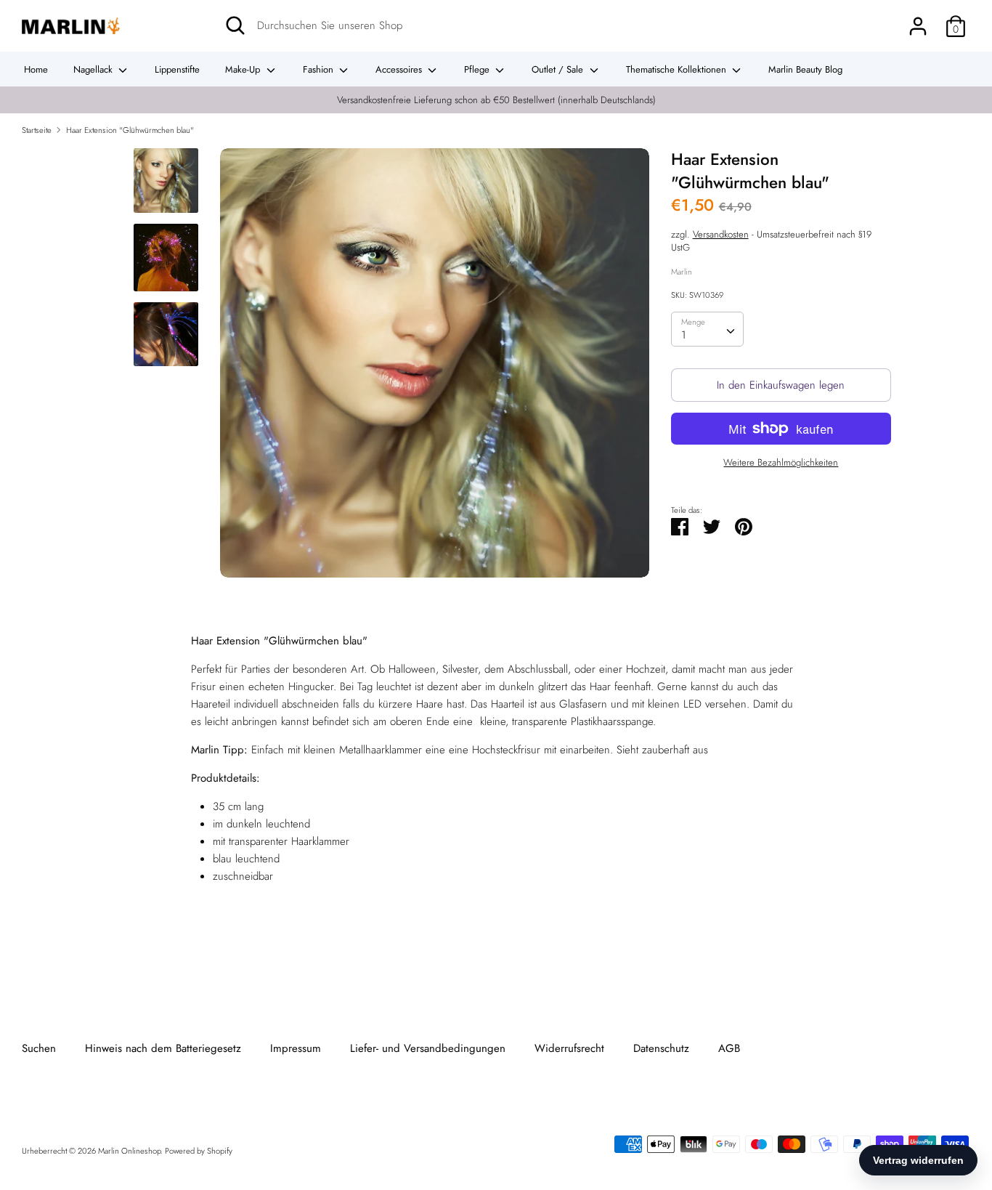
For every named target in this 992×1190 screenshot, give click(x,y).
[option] (434, 368)
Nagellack (94, 69)
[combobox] (707, 329)
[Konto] (917, 20)
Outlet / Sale (559, 69)
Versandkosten (721, 233)
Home (36, 69)
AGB (729, 1048)
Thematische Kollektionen (677, 69)
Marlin (681, 271)
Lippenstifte (177, 69)
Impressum (295, 1048)
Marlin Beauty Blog (805, 69)
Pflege (478, 69)
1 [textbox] (683, 335)
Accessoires (400, 69)
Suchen (39, 1048)
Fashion (319, 69)
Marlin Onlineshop (129, 1151)
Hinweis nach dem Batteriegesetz (163, 1048)
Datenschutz (661, 1048)
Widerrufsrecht (569, 1048)
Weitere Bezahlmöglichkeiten (780, 462)
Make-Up (244, 69)
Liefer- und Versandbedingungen (427, 1048)
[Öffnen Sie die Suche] (235, 25)
